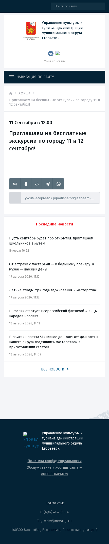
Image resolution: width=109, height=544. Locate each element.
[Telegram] (47, 184)
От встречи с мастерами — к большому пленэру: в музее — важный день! (51, 266)
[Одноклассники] (26, 184)
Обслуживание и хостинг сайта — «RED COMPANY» (54, 470)
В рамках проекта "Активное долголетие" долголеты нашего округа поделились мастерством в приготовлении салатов (53, 342)
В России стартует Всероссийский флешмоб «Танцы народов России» (53, 313)
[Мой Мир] (37, 184)
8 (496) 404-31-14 (54, 512)
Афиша (24, 93)
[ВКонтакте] (15, 184)
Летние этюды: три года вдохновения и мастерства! (53, 290)
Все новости (52, 369)
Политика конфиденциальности (55, 461)
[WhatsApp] (58, 184)
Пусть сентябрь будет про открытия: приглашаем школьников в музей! (51, 241)
